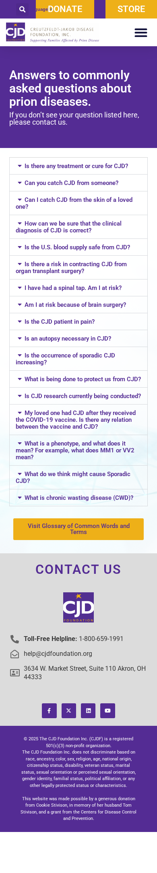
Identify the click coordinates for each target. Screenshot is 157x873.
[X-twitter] (69, 710)
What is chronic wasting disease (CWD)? (79, 497)
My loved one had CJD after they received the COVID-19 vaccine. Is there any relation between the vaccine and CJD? (75, 419)
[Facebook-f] (49, 710)
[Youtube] (107, 710)
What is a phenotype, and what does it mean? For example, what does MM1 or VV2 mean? (75, 450)
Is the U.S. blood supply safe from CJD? (77, 247)
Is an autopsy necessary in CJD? (68, 338)
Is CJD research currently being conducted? (83, 396)
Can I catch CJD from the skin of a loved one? (74, 203)
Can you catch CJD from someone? (71, 183)
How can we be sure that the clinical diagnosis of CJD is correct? (68, 227)
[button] (22, 9)
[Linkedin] (88, 710)
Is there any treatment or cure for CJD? (76, 166)
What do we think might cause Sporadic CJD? (73, 477)
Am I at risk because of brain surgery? (75, 304)
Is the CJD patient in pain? (60, 321)
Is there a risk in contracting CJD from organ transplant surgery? (71, 268)
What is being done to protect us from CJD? (83, 379)
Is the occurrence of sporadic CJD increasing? (65, 359)
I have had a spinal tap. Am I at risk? (73, 288)
